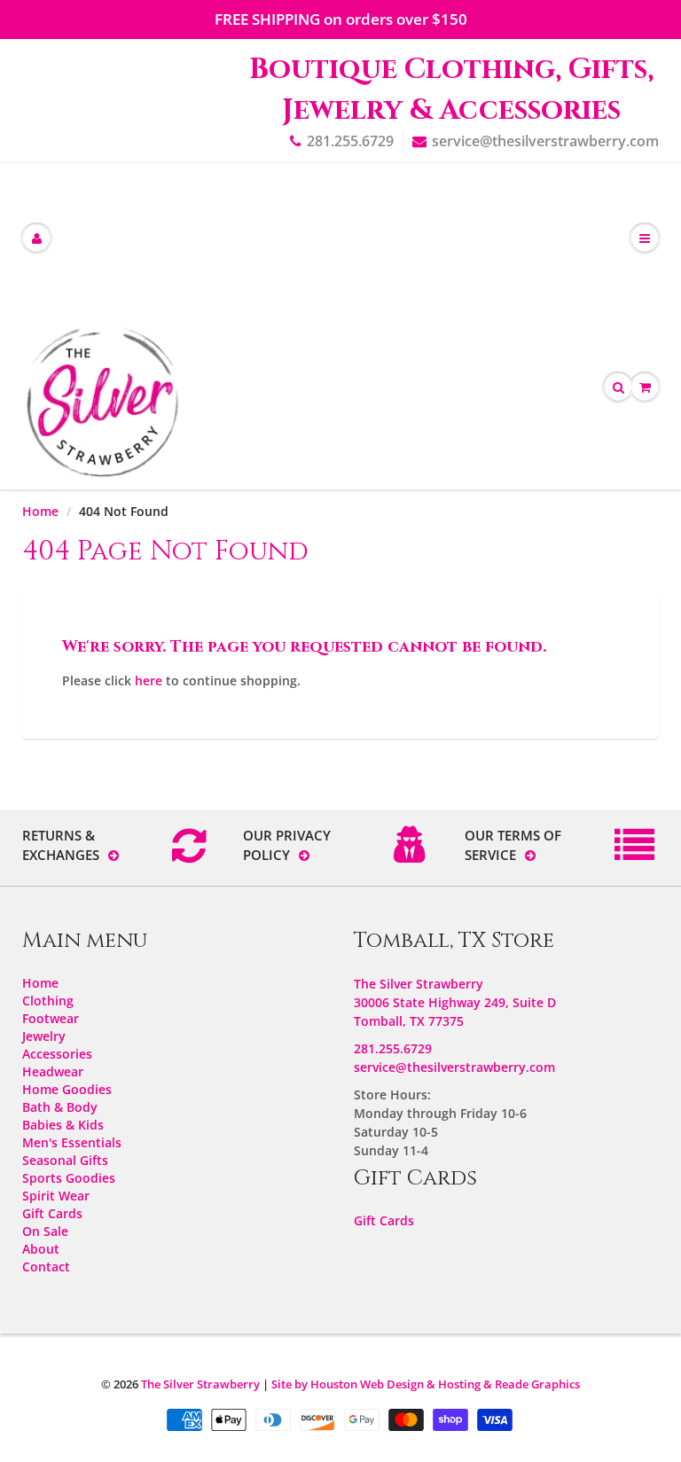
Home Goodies (67, 1089)
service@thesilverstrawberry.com (545, 141)
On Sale (45, 1231)
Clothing (48, 1000)
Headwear (52, 1071)
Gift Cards (52, 1213)
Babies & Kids (63, 1124)
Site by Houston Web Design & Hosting (376, 1384)
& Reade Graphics (531, 1384)
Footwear (50, 1018)
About (40, 1248)
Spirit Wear (56, 1195)
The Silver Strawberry (200, 1384)
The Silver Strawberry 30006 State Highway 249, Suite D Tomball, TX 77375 (455, 1002)
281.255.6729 (350, 141)
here (148, 680)
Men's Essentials (71, 1142)
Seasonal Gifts (65, 1160)
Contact (46, 1266)
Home (40, 511)
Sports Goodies (68, 1177)
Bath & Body (60, 1106)
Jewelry (44, 1036)
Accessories (57, 1053)
